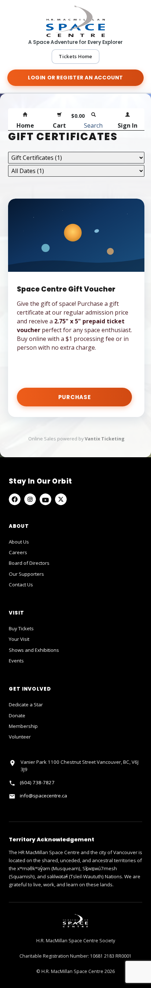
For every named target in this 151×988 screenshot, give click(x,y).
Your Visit (19, 639)
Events (16, 660)
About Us (19, 541)
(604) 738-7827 (37, 782)
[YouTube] (45, 499)
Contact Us (21, 584)
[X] (61, 499)
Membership (23, 726)
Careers (18, 552)
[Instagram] (30, 499)
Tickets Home (75, 56)
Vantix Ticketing (105, 438)
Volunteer (20, 736)
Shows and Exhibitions (34, 650)
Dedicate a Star (26, 704)
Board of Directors (29, 563)
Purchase (74, 397)
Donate (17, 715)
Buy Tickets (21, 628)
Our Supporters (26, 574)
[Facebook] (15, 499)
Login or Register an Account (75, 77)
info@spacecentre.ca (43, 795)
